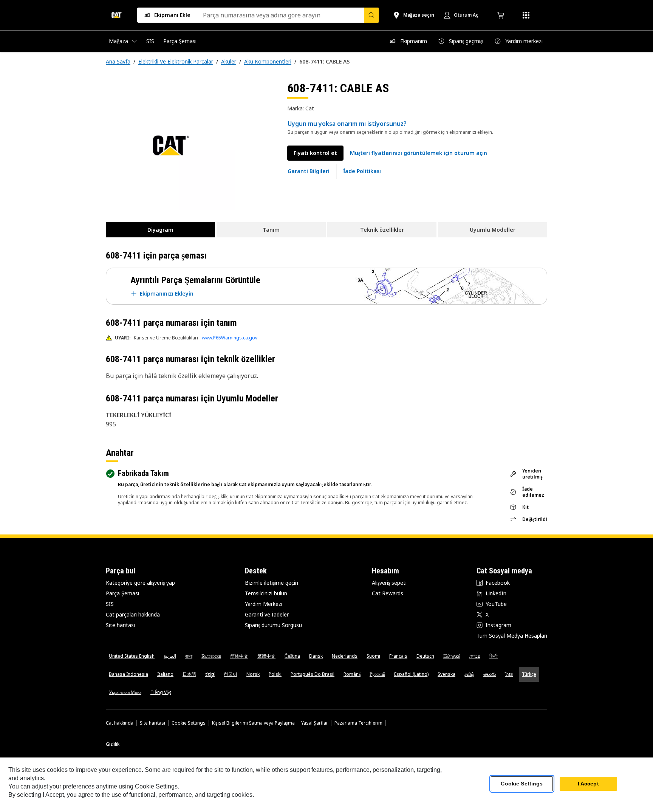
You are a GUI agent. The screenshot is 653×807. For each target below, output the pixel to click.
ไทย (509, 674)
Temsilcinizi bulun (266, 593)
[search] (371, 15)
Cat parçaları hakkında (133, 614)
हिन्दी (493, 656)
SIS (110, 603)
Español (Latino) (411, 674)
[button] (419, 153)
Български (211, 656)
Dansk (316, 656)
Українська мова (125, 692)
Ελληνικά (451, 656)
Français (398, 656)
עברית (474, 656)
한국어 (230, 674)
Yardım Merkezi (263, 603)
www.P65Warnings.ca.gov (229, 338)
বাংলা (188, 656)
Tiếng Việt (160, 692)
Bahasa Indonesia (128, 674)
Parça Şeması (122, 593)
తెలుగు (489, 674)
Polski (275, 674)
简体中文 (239, 656)
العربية (170, 656)
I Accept (588, 784)
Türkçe (529, 674)
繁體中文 (266, 656)
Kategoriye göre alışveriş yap (140, 582)
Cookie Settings (189, 723)
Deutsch (425, 656)
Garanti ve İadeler (267, 614)
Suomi (373, 656)
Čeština (292, 656)
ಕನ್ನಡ (210, 674)
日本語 (189, 674)
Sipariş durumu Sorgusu (273, 625)
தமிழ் (469, 674)
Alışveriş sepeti (389, 582)
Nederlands (344, 656)
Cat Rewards (387, 593)
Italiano (165, 674)
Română (352, 674)
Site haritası (120, 625)
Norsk (253, 674)
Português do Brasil (312, 674)
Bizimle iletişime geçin (271, 582)
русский (377, 674)
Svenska (446, 674)
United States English (132, 656)
